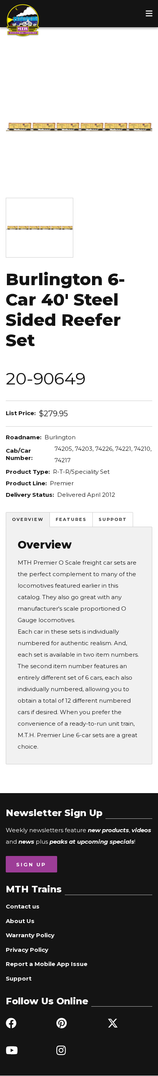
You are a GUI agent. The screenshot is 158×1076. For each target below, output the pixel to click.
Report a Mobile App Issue (46, 964)
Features (71, 519)
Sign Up (31, 864)
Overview (28, 519)
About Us (20, 921)
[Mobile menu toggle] (149, 13)
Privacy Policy (27, 949)
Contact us (23, 906)
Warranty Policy (30, 935)
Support (113, 519)
